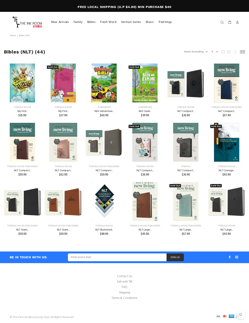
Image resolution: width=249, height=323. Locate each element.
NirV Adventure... (104, 111)
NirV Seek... (145, 111)
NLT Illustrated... (104, 230)
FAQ (124, 287)
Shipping (124, 292)
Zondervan (104, 107)
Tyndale (185, 166)
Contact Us (124, 276)
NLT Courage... (227, 170)
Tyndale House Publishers (226, 107)
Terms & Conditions (124, 298)
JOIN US (175, 257)
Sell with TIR (124, 281)
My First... (22, 111)
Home (13, 36)
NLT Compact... (185, 111)
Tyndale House (22, 107)
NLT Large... (145, 230)
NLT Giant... (22, 230)
